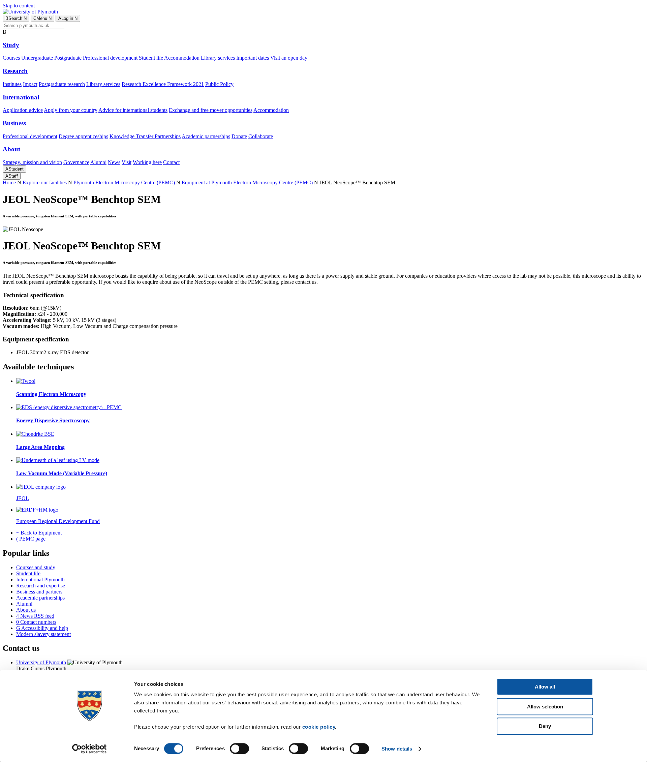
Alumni (98, 162)
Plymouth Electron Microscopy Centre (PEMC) (124, 182)
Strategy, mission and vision (32, 162)
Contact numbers (36, 622)
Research (15, 70)
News (114, 162)
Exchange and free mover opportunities (210, 110)
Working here (147, 162)
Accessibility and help (42, 628)
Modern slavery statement (43, 634)
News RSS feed (35, 616)
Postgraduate (68, 58)
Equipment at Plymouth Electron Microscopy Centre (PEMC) (247, 182)
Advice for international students (132, 110)
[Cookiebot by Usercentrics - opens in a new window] (89, 749)
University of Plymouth (41, 662)
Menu (42, 18)
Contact (171, 162)
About (11, 149)
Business (14, 123)
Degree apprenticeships (83, 136)
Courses (11, 58)
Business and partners (39, 592)
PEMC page (30, 539)
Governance (76, 162)
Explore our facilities (45, 182)
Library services (218, 58)
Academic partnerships (206, 136)
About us (26, 610)
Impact (30, 84)
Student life (151, 58)
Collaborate (260, 136)
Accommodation (181, 58)
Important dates (252, 58)
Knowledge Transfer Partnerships (145, 136)
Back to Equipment (39, 533)
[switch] (239, 748)
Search (16, 18)
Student (14, 169)
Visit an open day (288, 58)
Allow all (545, 687)
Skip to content (19, 5)
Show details (396, 749)
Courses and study (35, 567)
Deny (545, 726)
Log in (68, 18)
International (21, 97)
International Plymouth (40, 579)
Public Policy (219, 84)
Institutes (12, 84)
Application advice (23, 110)
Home (9, 182)
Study (11, 45)
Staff (11, 176)
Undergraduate (37, 58)
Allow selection (545, 706)
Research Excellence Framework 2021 (163, 84)
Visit (126, 162)
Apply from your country (70, 110)
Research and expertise (40, 585)
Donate (239, 136)
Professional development (110, 58)
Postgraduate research (62, 84)
